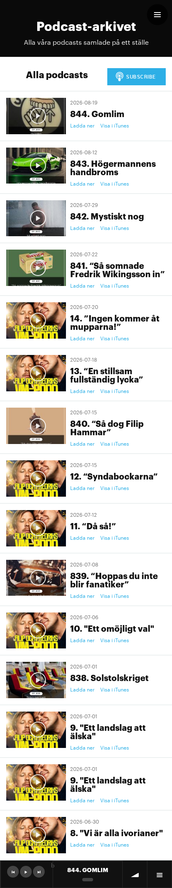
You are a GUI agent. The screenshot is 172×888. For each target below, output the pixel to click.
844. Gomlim (97, 113)
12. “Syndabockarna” (114, 476)
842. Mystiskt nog (107, 216)
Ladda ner (82, 125)
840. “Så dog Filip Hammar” (107, 427)
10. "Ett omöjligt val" (112, 628)
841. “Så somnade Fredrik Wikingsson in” (117, 269)
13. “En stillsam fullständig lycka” (106, 375)
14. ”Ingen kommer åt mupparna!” (114, 322)
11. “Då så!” (93, 525)
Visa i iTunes (114, 125)
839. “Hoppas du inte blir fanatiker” (114, 579)
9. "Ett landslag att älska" (108, 731)
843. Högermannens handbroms (113, 167)
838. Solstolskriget (109, 677)
